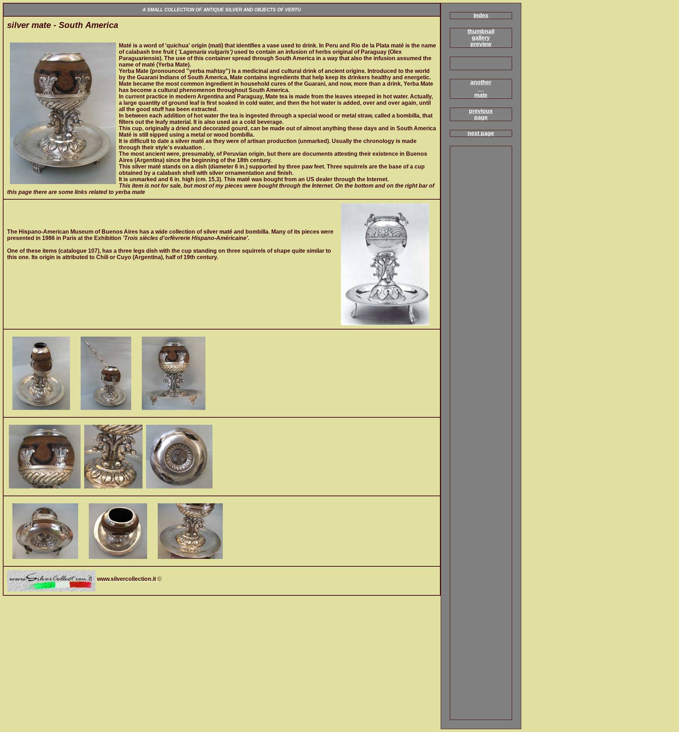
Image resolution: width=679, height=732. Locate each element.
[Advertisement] (90, 39)
